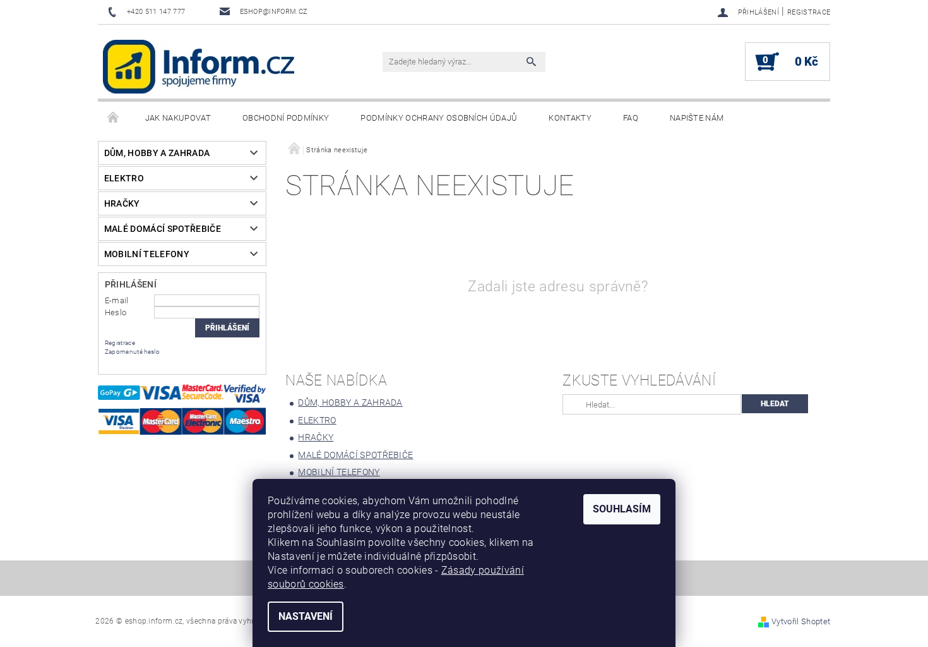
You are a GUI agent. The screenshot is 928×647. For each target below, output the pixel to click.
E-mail (117, 300)
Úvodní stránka (113, 118)
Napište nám (697, 118)
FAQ (630, 118)
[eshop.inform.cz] (199, 67)
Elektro (124, 178)
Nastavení (305, 616)
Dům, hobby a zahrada (157, 153)
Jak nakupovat (178, 118)
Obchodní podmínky (285, 118)
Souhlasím (622, 509)
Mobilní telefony (146, 254)
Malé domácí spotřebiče (162, 229)
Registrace (808, 12)
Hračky (122, 203)
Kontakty (570, 118)
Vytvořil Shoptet (800, 621)
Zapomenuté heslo (132, 351)
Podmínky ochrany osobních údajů (438, 118)
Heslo (116, 312)
